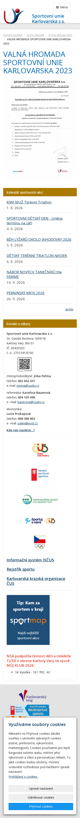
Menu (63, 7)
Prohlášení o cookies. (23, 777)
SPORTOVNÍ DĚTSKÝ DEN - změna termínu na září (35, 220)
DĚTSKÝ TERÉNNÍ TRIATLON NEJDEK (37, 255)
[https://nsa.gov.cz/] (40, 474)
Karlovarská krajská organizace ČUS (36, 581)
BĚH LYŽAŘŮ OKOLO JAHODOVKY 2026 (39, 239)
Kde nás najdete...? (21, 430)
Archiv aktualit (35, 35)
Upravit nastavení (41, 788)
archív (69, 309)
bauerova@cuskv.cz (31, 402)
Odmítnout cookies (41, 797)
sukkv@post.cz (27, 423)
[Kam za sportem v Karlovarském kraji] (28, 619)
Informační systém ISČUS (30, 560)
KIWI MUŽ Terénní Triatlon (29, 202)
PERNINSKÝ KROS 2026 (26, 292)
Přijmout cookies (41, 806)
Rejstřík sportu (21, 569)
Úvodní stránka (12, 35)
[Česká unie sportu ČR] (40, 449)
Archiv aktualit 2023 (60, 35)
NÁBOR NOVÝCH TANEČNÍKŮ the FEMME (34, 274)
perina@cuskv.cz (28, 386)
